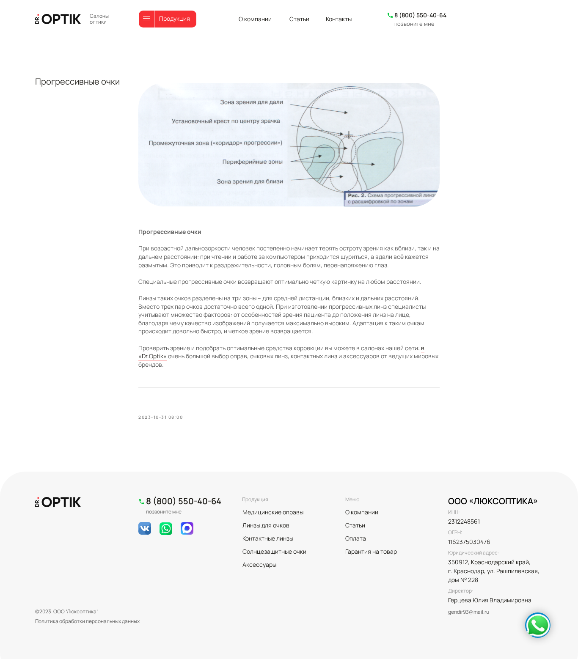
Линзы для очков (265, 525)
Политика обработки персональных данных (87, 621)
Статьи (299, 19)
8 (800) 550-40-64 (420, 15)
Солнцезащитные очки (274, 551)
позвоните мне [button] (414, 23)
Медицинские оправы (272, 512)
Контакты (339, 19)
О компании (255, 19)
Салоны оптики (99, 18)
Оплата (355, 538)
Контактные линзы (267, 538)
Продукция (174, 18)
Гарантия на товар (371, 551)
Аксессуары (259, 564)
